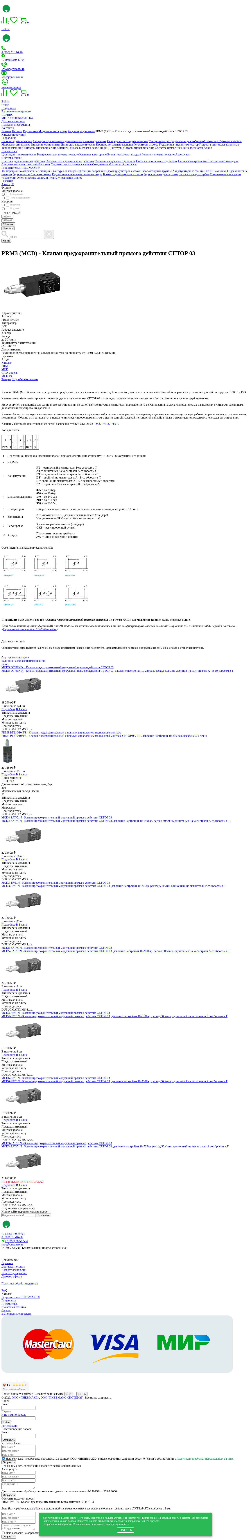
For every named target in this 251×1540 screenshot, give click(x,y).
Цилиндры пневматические (18, 154)
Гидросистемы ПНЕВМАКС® (20, 167)
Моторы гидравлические (138, 147)
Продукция (8, 108)
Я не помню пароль (13, 1414)
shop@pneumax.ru (12, 77)
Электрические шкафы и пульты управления (45, 177)
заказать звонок (11, 87)
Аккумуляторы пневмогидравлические (57, 141)
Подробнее (8, 709)
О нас (5, 104)
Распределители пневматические (58, 154)
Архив (208, 147)
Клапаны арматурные (93, 154)
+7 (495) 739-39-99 (12, 1233)
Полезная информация (15, 124)
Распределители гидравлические (127, 141)
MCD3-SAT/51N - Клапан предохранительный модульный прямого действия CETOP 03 (56, 1143)
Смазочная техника (13, 1307)
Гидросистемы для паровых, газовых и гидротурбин (176, 174)
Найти (6, 240)
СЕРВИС (7, 114)
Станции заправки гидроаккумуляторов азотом (110, 171)
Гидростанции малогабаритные (219, 144)
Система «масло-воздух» (223, 161)
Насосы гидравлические (16, 141)
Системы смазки (11, 157)
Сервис (6, 1310)
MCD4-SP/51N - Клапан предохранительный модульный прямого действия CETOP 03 (55, 1012)
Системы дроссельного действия (156, 161)
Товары (6, 379)
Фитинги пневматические (158, 154)
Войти (5, 29)
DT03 (113, 423)
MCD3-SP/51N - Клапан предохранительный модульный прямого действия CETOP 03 (55, 882)
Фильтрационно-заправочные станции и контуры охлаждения (40, 171)
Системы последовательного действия (70, 161)
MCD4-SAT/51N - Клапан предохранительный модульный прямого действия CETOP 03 (56, 817)
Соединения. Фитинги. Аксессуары (114, 164)
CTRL (69, 1394)
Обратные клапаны (229, 141)
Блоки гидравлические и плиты (123, 174)
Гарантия (7, 180)
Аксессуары (182, 154)
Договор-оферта (11, 1276)
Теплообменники (12, 147)
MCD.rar (6, 376)
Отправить (43, 1215)
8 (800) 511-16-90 (12, 52)
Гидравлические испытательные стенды (77, 174)
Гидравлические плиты (45, 144)
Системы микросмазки (192, 161)
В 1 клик (21, 709)
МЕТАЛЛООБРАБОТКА (17, 118)
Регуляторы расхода (146, 144)
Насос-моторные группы (156, 171)
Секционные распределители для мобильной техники (183, 141)
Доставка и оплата (13, 121)
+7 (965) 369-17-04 (12, 59)
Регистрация (9, 1425)
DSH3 (105, 423)
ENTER (82, 1394)
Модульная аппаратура (15, 144)
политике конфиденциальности (111, 1524)
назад (4, 664)
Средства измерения (167, 147)
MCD (4, 369)
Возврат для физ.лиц (14, 1273)
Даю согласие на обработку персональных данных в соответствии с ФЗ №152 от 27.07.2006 (59, 1491)
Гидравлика (8, 137)
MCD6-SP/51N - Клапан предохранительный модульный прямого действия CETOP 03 (55, 1078)
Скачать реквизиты (18, 1254)
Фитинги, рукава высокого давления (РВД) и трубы (89, 147)
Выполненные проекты (16, 111)
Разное (78, 177)
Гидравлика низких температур (179, 144)
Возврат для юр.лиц (13, 1269)
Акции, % (7, 184)
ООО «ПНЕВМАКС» (25, 1397)
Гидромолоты (21, 174)
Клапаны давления (94, 141)
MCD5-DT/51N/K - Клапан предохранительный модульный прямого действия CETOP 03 (57, 667)
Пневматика (9, 151)
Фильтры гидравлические (40, 147)
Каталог (6, 362)
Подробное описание (25, 379)
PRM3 (5, 366)
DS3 (97, 423)
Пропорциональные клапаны (114, 144)
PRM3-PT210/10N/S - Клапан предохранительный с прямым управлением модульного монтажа (61, 732)
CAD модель (9, 372)
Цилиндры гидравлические (78, 144)
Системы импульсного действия (115, 161)
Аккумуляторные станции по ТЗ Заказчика (199, 171)
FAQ (4, 1290)
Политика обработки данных (19, 1283)
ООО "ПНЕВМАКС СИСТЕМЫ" (62, 1397)
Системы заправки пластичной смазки (25, 164)
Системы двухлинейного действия (23, 161)
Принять (125, 1530)
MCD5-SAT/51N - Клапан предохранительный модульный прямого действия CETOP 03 (56, 947)
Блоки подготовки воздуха (124, 154)
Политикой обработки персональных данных (205, 1458)
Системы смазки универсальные (71, 164)
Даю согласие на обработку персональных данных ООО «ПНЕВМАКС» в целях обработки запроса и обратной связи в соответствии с (120, 1458)
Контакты (7, 128)
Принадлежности (192, 147)
